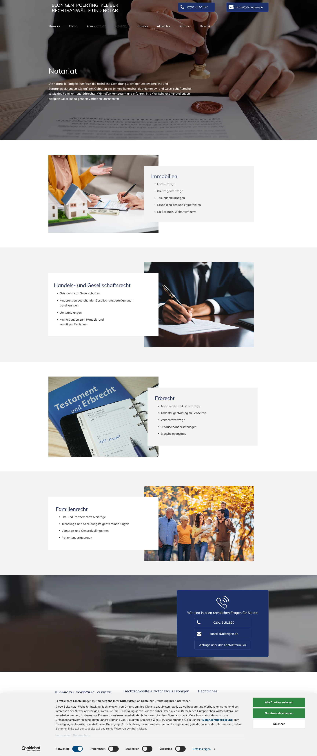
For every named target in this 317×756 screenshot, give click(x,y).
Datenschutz (81, 735)
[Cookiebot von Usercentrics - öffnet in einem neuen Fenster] (31, 749)
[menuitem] (54, 26)
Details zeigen (201, 748)
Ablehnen (279, 723)
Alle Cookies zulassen (279, 702)
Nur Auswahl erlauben (279, 713)
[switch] (113, 749)
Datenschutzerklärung (217, 719)
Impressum (63, 735)
